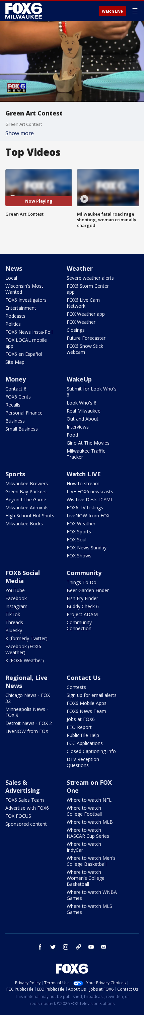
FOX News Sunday (86, 547)
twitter (53, 947)
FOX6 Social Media (22, 577)
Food (72, 435)
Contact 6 (15, 389)
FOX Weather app (86, 314)
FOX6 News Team (86, 711)
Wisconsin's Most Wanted (24, 289)
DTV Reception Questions (83, 762)
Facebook (16, 598)
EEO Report (79, 727)
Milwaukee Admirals (27, 507)
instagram (65, 947)
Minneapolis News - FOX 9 (26, 712)
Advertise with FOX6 (27, 808)
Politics (13, 324)
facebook (40, 947)
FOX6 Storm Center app (88, 289)
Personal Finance (24, 413)
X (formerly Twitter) (26, 638)
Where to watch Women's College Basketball (85, 878)
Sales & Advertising (22, 786)
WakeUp (79, 379)
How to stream (83, 483)
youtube (91, 947)
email (103, 947)
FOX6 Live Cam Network (83, 303)
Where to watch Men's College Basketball (91, 861)
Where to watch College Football (84, 811)
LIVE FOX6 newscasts (90, 491)
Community (84, 573)
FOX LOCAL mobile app (26, 343)
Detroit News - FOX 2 (28, 723)
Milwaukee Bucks (24, 523)
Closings (76, 330)
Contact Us (83, 678)
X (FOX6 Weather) (24, 660)
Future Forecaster (86, 338)
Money (15, 379)
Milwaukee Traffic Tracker (86, 454)
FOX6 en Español (23, 354)
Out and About (82, 419)
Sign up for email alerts (92, 695)
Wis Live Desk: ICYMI (89, 499)
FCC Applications (85, 743)
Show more (19, 133)
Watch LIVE (84, 474)
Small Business (21, 429)
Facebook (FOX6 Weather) (23, 649)
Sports (15, 474)
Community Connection (79, 625)
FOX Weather (81, 322)
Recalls (12, 405)
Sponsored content (26, 824)
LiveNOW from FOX (88, 515)
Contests (76, 687)
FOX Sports (79, 531)
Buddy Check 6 (83, 606)
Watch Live (112, 11)
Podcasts (15, 316)
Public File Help (83, 735)
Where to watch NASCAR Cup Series (88, 833)
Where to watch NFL (89, 800)
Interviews (78, 427)
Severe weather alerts (90, 278)
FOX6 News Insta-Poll (29, 332)
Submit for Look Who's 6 (92, 392)
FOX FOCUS (18, 816)
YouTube (15, 590)
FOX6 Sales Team (24, 800)
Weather (80, 268)
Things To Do (81, 582)
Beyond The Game (25, 499)
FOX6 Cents (18, 397)
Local (11, 278)
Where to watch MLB (90, 822)
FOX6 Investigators (26, 300)
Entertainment (20, 308)
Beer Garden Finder (88, 590)
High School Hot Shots (29, 515)
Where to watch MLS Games (89, 909)
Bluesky (13, 630)
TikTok (12, 614)
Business (15, 421)
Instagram (16, 606)
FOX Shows (79, 555)
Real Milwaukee (83, 411)
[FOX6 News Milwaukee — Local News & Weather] (24, 11)
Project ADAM (82, 614)
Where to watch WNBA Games (92, 895)
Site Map (14, 362)
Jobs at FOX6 (81, 719)
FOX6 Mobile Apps (86, 703)
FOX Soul (76, 539)
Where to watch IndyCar (84, 847)
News (13, 268)
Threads (14, 622)
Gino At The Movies (88, 443)
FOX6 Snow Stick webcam (85, 349)
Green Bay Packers (26, 491)
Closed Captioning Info (91, 751)
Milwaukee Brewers (26, 483)
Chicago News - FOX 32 (27, 698)
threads (78, 947)
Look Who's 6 (81, 403)
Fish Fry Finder (82, 598)
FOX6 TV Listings (85, 507)
